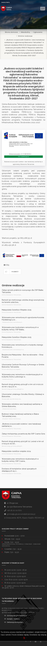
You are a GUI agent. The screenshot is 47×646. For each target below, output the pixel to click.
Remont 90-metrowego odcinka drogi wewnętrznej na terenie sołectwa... (23, 301)
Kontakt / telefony (13, 619)
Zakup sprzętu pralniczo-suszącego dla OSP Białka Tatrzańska (22, 291)
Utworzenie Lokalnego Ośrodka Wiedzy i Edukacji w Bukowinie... (23, 395)
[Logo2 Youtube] (40, 641)
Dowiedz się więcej (37, 635)
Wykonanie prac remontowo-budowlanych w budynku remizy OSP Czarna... (20, 460)
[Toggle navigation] (42, 8)
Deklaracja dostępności (15, 622)
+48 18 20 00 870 (14, 510)
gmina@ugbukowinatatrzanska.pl (21, 514)
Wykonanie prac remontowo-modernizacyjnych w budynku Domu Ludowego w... (22, 376)
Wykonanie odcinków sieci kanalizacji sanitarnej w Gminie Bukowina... (22, 405)
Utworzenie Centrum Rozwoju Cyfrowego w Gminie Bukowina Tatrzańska (23, 366)
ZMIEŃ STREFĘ (5, 2)
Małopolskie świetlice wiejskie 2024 (16, 451)
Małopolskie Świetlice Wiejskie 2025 (16, 310)
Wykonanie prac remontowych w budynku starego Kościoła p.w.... (22, 346)
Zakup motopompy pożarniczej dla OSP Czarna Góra (23, 434)
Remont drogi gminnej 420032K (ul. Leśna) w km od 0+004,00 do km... (23, 442)
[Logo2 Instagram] (35, 641)
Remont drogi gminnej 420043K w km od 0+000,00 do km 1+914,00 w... (22, 385)
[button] (12, 271)
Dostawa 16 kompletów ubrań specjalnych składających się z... (19, 470)
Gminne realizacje (25, 36)
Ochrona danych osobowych (17, 615)
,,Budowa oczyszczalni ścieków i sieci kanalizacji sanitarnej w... (21, 425)
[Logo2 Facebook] (30, 641)
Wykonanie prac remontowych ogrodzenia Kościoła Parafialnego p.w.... (23, 319)
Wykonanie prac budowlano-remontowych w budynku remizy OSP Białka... (20, 328)
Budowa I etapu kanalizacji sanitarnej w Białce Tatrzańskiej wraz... (20, 415)
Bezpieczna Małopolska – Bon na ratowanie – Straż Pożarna (22, 356)
